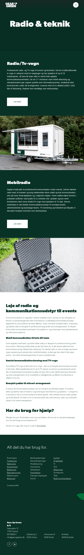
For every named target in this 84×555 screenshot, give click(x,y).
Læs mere (17, 102)
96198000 (11, 534)
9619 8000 (41, 426)
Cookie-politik (13, 485)
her (18, 426)
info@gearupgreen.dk (15, 537)
